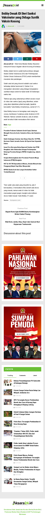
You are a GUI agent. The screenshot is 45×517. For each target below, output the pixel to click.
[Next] (24, 178)
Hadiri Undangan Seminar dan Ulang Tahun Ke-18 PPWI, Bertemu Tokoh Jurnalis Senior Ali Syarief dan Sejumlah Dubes (22, 141)
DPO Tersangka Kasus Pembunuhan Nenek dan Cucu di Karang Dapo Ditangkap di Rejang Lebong (26, 402)
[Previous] (20, 178)
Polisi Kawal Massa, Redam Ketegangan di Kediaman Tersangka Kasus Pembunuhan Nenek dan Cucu (26, 457)
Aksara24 (11, 26)
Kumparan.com (15, 200)
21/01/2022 (20, 26)
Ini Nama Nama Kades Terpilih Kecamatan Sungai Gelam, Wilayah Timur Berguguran (26, 481)
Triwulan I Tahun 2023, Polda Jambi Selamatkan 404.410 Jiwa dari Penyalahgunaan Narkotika (26, 433)
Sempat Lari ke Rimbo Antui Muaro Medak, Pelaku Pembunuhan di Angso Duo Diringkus (27, 469)
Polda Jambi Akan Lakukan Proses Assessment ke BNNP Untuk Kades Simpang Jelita (26, 445)
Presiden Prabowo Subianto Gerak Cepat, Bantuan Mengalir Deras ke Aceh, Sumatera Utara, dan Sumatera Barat (22, 133)
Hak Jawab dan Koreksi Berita (22, 509)
